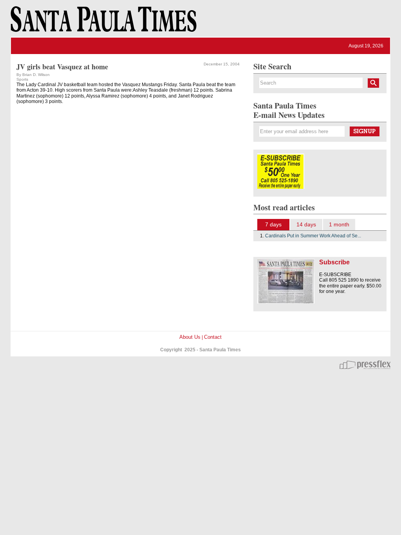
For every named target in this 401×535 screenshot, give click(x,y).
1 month (339, 224)
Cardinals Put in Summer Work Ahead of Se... (313, 236)
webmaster (365, 364)
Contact (213, 337)
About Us (189, 337)
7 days (273, 224)
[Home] (102, 23)
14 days (306, 224)
